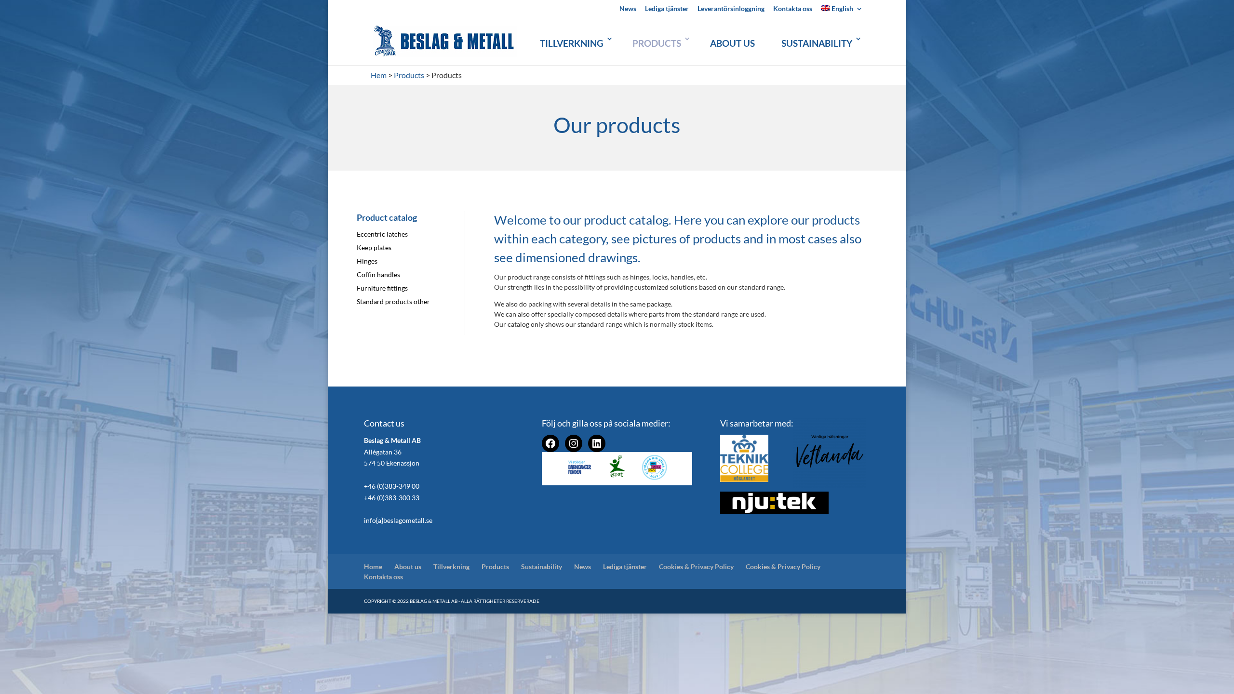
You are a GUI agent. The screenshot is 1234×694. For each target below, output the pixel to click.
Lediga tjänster (667, 9)
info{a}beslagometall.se (398, 520)
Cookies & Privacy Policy (696, 566)
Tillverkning (572, 43)
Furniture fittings (382, 288)
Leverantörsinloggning (731, 9)
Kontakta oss (792, 9)
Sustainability (816, 43)
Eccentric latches (382, 234)
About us (732, 43)
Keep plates (374, 247)
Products (656, 43)
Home (373, 566)
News (627, 9)
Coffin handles (378, 274)
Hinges (367, 261)
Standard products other (393, 301)
